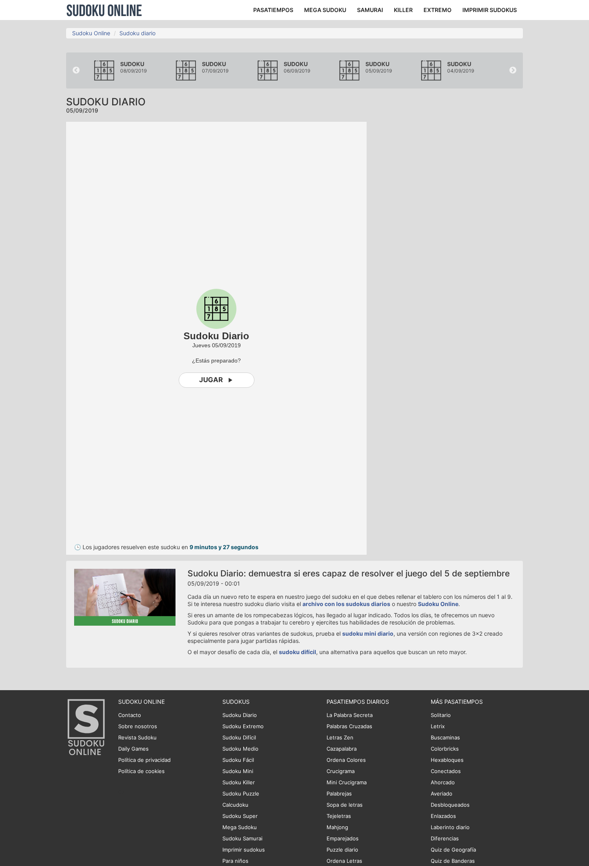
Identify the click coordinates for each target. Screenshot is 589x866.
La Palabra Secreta (350, 715)
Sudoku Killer (238, 782)
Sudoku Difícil (239, 737)
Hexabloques (447, 760)
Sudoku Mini (237, 771)
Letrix (438, 726)
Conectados (446, 771)
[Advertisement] (451, 242)
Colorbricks (445, 748)
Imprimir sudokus (243, 849)
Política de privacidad (144, 760)
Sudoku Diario (239, 715)
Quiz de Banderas (453, 861)
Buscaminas (445, 737)
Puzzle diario (342, 849)
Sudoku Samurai (242, 838)
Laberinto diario (450, 827)
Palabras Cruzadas (349, 726)
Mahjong (337, 827)
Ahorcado (443, 782)
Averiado (441, 793)
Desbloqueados (450, 805)
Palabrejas (339, 793)
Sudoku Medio (240, 748)
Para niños (235, 861)
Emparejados (343, 838)
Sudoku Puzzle (240, 793)
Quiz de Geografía (453, 849)
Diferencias (445, 838)
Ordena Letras (344, 861)
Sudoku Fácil (238, 760)
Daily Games (133, 748)
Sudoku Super (240, 816)
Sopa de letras (345, 805)
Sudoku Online (104, 10)
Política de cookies (141, 771)
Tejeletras (339, 816)
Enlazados (443, 816)
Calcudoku (235, 805)
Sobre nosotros (137, 726)
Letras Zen (340, 737)
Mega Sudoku (239, 827)
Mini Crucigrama (347, 782)
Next (513, 70)
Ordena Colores (346, 760)
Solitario (441, 715)
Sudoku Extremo (243, 726)
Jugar (211, 380)
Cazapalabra (342, 748)
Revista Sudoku (137, 737)
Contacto (129, 715)
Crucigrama (341, 771)
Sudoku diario (137, 33)
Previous (76, 70)
